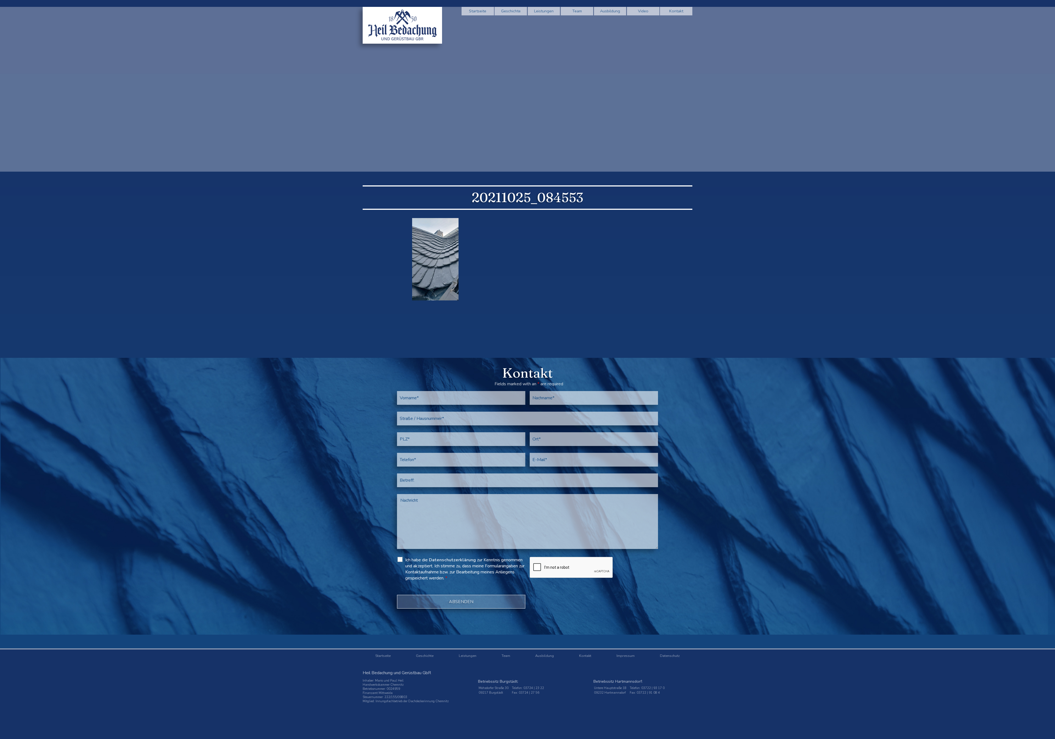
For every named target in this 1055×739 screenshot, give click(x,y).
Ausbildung (610, 11)
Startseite (477, 11)
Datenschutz (670, 655)
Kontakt (676, 11)
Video (643, 11)
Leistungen (544, 11)
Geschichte (511, 11)
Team (577, 11)
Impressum (626, 655)
